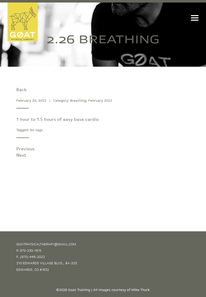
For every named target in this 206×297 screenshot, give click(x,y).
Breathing (78, 100)
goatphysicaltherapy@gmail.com (46, 244)
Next (21, 155)
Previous (25, 149)
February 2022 (100, 100)
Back (21, 90)
